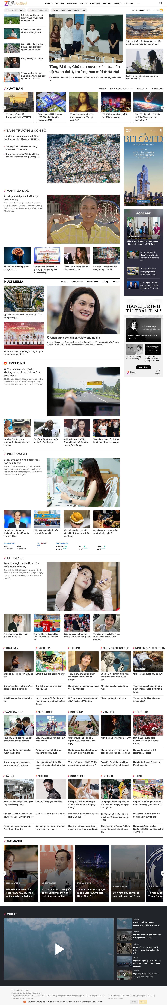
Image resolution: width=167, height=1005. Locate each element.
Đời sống (107, 3)
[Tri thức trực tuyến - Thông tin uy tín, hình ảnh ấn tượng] (15, 3)
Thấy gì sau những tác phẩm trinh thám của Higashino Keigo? (81, 677)
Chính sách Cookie (89, 1002)
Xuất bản (49, 3)
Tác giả (75, 648)
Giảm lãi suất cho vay (39, 10)
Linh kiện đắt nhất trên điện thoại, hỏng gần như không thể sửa (50, 765)
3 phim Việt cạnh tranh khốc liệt (50, 814)
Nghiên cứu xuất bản (150, 648)
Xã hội (9, 776)
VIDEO (12, 914)
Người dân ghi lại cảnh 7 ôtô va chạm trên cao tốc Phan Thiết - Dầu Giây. (147, 963)
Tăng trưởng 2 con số (16, 10)
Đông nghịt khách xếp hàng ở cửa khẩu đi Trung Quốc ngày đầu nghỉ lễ (115, 805)
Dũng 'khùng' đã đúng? (32, 59)
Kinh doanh (72, 3)
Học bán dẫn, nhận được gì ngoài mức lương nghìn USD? (148, 271)
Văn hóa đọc (18, 191)
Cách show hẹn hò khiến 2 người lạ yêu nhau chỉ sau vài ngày (82, 741)
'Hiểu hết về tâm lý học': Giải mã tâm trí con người (142, 337)
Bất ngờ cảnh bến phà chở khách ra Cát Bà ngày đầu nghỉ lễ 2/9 (115, 817)
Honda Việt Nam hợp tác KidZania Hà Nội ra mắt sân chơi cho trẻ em (148, 829)
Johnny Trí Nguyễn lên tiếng (49, 802)
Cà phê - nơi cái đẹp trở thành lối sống (133, 358)
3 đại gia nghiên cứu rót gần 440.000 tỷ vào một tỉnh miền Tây (32, 18)
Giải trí (43, 776)
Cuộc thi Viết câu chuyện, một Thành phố (69, 10)
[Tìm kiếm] (161, 3)
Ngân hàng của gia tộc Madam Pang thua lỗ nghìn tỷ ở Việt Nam (16, 533)
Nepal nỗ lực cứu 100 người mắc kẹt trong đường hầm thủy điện (146, 950)
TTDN (138, 776)
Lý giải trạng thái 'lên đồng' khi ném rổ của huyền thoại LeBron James (50, 701)
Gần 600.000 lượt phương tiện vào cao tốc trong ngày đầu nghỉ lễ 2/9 (33, 47)
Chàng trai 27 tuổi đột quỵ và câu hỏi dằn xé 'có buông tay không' (81, 805)
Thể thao (141, 712)
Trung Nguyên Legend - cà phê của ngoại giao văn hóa (152, 359)
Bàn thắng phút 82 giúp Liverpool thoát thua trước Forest (145, 741)
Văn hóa (83, 3)
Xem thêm (143, 364)
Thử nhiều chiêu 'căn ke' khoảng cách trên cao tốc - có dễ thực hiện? (22, 372)
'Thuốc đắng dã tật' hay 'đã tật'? (148, 674)
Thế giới (136, 919)
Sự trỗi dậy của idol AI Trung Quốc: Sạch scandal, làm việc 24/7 (106, 637)
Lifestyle (117, 3)
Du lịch (108, 776)
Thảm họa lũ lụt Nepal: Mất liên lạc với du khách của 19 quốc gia (115, 829)
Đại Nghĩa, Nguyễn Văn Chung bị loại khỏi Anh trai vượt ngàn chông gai (76, 442)
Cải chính (129, 3)
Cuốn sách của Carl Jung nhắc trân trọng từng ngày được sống (115, 677)
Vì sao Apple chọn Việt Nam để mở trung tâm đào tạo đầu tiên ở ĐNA (33, 76)
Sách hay (60, 3)
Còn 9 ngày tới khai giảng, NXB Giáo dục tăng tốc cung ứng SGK (50, 117)
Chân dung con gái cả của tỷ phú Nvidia (75, 337)
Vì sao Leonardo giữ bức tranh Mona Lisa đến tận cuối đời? (82, 117)
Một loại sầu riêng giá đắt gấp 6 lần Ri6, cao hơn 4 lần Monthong (76, 533)
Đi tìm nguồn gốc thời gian (113, 698)
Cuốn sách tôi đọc (116, 648)
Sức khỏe (77, 776)
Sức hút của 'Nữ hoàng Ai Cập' (50, 674)
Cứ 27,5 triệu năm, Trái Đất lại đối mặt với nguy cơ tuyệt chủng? (147, 117)
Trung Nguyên (129, 299)
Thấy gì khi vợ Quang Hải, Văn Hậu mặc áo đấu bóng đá (46, 637)
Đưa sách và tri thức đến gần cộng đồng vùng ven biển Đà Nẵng (45, 270)
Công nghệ (95, 3)
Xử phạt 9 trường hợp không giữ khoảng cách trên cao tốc (17, 442)
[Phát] (59, 949)
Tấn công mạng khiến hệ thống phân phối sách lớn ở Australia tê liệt (147, 689)
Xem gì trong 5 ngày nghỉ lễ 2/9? (116, 738)
